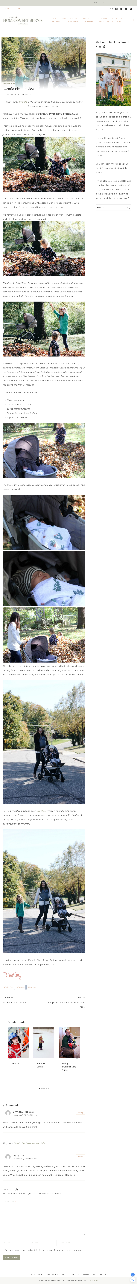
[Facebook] (111, 9)
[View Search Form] (133, 20)
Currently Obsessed (81, 1274)
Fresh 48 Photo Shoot (14, 1000)
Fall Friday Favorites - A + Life (29, 1143)
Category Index (101, 18)
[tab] (39, 1088)
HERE (99, 172)
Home (54, 18)
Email (36, 1242)
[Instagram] (116, 9)
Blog (33, 1274)
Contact (86, 18)
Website (65, 1242)
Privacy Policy (99, 1274)
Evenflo (23, 102)
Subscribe (99, 3)
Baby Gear (9, 987)
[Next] (77, 1057)
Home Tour (117, 18)
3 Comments (25, 95)
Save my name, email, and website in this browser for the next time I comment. (43, 1250)
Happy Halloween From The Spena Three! (66, 1002)
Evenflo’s (41, 811)
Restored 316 (92, 1280)
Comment (10, 1201)
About (63, 18)
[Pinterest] (121, 9)
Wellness (74, 18)
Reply (80, 1112)
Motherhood (9, 84)
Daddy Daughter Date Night (69, 1066)
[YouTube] (126, 9)
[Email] (131, 9)
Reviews (32, 987)
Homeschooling (106, 22)
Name (8, 1242)
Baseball (15, 1063)
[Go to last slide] (10, 1057)
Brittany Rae (20, 1111)
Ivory (16, 1155)
